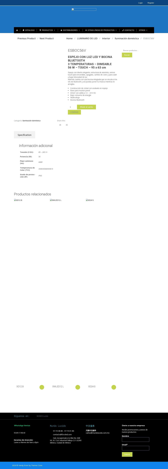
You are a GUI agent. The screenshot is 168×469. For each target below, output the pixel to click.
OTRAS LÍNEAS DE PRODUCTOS (101, 30)
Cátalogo (30, 30)
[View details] (30, 291)
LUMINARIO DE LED (87, 38)
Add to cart (41, 387)
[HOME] (17, 30)
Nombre (125, 436)
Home (69, 38)
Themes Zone (36, 465)
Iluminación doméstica (127, 38)
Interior (106, 38)
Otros (142, 30)
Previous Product (26, 38)
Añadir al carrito (86, 107)
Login (140, 3)
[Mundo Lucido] (84, 16)
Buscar (127, 55)
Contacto (129, 30)
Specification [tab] (24, 134)
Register (151, 3)
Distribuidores (70, 30)
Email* (125, 444)
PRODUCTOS (47, 30)
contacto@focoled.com (62, 434)
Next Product (48, 38)
